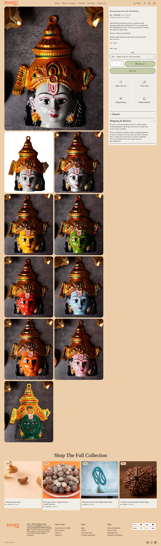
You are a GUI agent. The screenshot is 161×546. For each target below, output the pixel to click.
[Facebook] (147, 542)
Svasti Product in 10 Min (63, 528)
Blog (82, 528)
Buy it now (132, 71)
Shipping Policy (112, 533)
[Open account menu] (149, 3)
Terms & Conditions (113, 528)
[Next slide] (38, 479)
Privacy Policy (112, 530)
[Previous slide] (7, 479)
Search (83, 530)
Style (132, 52)
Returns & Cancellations (114, 535)
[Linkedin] (155, 542)
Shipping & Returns (120, 120)
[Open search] (144, 3)
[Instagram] (151, 542)
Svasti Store (12, 542)
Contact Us (58, 535)
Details (116, 114)
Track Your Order (86, 533)
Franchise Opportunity (88, 535)
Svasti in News (59, 530)
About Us (58, 533)
